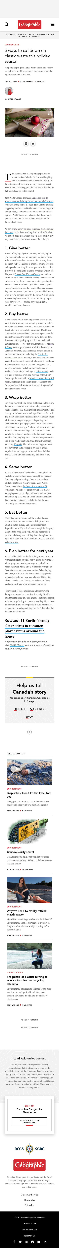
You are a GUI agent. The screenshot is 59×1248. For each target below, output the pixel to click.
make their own (11, 541)
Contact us (29, 1236)
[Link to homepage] (29, 24)
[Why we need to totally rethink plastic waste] (29, 908)
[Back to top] (29, 732)
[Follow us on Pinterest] (32, 1242)
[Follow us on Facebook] (14, 1242)
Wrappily (18, 444)
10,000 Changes (17, 645)
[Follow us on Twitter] (20, 1242)
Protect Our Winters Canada (27, 274)
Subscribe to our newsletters (29, 1121)
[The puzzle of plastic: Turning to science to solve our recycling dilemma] (29, 976)
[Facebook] (26, 143)
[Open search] (6, 24)
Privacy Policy (29, 1229)
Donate (20, 709)
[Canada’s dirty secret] (29, 846)
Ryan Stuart (14, 99)
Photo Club (29, 1200)
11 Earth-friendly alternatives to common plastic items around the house (27, 628)
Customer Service (29, 1194)
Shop (30, 716)
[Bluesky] (33, 143)
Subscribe (37, 709)
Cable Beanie (42, 371)
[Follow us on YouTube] (38, 1242)
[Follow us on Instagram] (26, 1242)
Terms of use (29, 1223)
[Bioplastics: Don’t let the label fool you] (29, 787)
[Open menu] (52, 24)
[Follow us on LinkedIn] (45, 1242)
